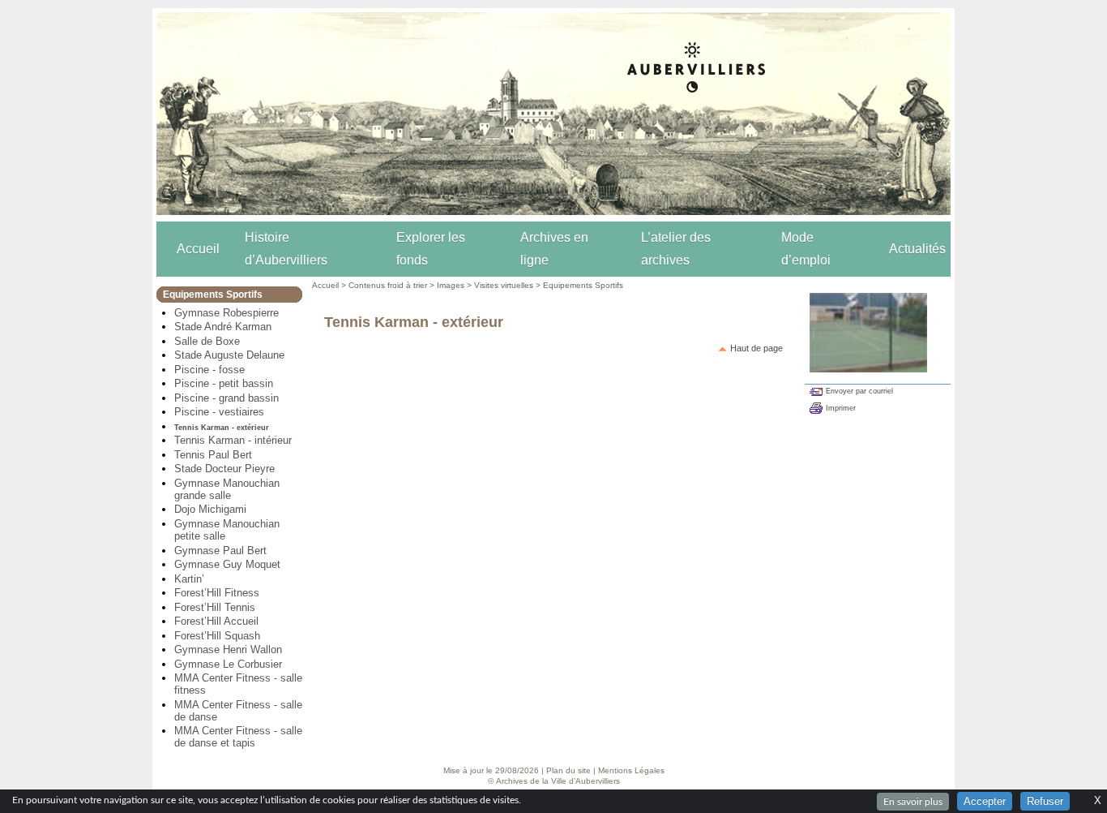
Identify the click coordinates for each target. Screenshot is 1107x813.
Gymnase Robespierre (226, 313)
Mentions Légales (631, 770)
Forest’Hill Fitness (216, 593)
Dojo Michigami (210, 509)
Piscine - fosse (209, 369)
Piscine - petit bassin (223, 383)
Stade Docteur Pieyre (224, 468)
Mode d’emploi (806, 248)
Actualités (917, 249)
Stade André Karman (222, 326)
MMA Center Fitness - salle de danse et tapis (238, 737)
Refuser (1045, 801)
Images (450, 285)
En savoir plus (912, 802)
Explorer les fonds (430, 248)
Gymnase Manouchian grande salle (227, 489)
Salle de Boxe (207, 341)
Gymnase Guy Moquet (227, 564)
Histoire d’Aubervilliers (286, 248)
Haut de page (756, 348)
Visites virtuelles (503, 285)
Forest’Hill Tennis (214, 607)
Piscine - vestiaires (219, 412)
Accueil (198, 249)
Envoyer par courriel (859, 391)
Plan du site (568, 770)
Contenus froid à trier (387, 285)
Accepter (985, 801)
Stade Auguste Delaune (229, 355)
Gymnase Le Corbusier (228, 664)
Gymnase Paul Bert (220, 550)
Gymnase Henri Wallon (228, 649)
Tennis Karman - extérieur (221, 428)
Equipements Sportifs (583, 285)
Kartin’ (189, 579)
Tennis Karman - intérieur (233, 440)
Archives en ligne (554, 248)
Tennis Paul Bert (213, 455)
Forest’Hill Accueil (216, 621)
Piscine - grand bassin (226, 398)
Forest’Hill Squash (217, 636)
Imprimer (841, 408)
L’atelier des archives (676, 248)
